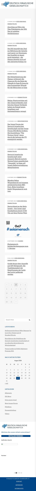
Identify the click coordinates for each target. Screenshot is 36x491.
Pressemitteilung (12, 23)
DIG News (20, 241)
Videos (7, 414)
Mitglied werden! (16, 436)
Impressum (19, 485)
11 (11, 293)
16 (11, 297)
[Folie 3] (18, 472)
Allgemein (8, 393)
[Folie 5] (21, 472)
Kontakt (19, 481)
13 (20, 293)
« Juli (6, 383)
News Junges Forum (23, 121)
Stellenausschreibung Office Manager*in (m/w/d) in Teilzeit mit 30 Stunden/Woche (18, 333)
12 (16, 293)
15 (7, 297)
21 (11, 302)
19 (25, 297)
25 (10, 378)
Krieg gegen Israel (21, 21)
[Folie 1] (14, 472)
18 (20, 297)
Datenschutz (19, 488)
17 (16, 297)
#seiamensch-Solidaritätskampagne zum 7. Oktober (18, 246)
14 (25, 293)
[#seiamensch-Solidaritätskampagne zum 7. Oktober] (18, 229)
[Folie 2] (16, 472)
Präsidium (8, 407)
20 (7, 302)
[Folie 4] (19, 472)
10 (7, 293)
